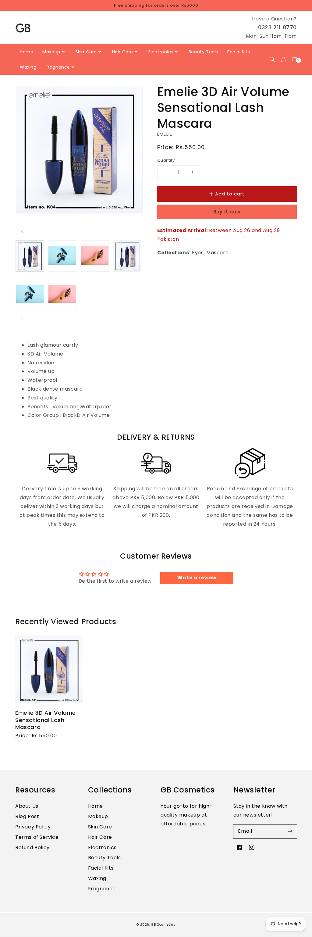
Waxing (97, 878)
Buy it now (226, 212)
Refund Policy (32, 847)
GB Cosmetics (163, 924)
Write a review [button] (197, 577)
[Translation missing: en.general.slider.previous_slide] (22, 231)
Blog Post (27, 816)
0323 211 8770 (277, 27)
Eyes (198, 252)
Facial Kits (101, 867)
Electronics (102, 847)
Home (95, 806)
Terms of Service (37, 837)
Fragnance (102, 888)
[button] (272, 59)
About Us (26, 806)
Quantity (166, 160)
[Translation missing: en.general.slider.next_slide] (22, 319)
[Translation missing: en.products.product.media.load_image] (30, 255)
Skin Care (100, 826)
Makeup (98, 816)
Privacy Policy (33, 826)
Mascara (217, 252)
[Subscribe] (290, 831)
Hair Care (100, 837)
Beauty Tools (104, 857)
